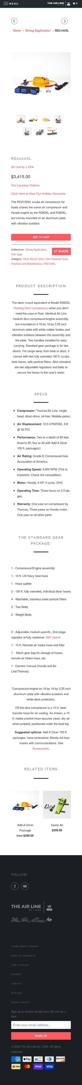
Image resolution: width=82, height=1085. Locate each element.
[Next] (65, 21)
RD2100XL (49, 263)
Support (16, 974)
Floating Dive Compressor (30, 308)
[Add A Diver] (41, 82)
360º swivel (53, 637)
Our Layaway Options (25, 185)
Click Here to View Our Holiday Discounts (38, 193)
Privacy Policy (20, 1002)
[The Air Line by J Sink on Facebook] (15, 886)
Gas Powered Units (56, 259)
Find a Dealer (20, 965)
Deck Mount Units (33, 259)
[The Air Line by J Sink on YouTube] (25, 886)
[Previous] (15, 21)
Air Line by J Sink (22, 167)
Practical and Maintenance (26, 263)
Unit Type (16, 254)
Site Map (16, 993)
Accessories (40, 748)
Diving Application (35, 249)
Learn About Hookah (24, 946)
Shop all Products (23, 956)
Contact (16, 984)
